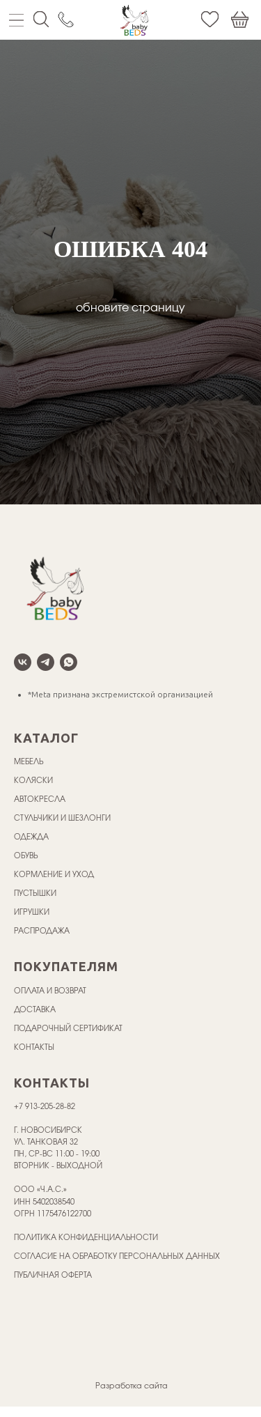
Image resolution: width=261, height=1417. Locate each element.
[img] (134, 20)
